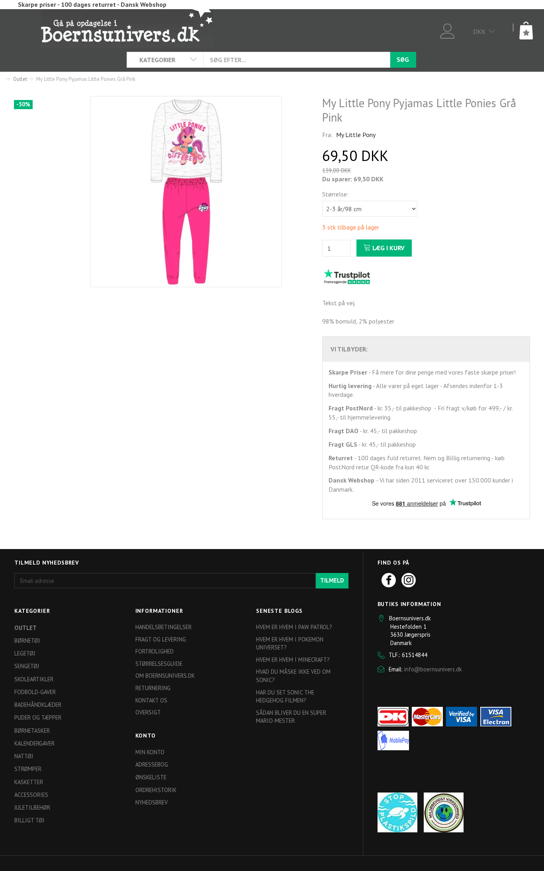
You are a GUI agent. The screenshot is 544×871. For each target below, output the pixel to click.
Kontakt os (151, 700)
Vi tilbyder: (349, 349)
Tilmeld (332, 580)
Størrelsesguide (158, 663)
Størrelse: (335, 194)
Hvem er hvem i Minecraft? (293, 659)
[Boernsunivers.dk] (127, 28)
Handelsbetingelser (163, 627)
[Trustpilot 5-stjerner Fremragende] (347, 276)
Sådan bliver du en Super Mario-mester (291, 717)
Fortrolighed (154, 651)
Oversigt (148, 712)
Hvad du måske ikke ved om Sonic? (293, 676)
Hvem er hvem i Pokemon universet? (289, 643)
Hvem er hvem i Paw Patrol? (294, 627)
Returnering (152, 688)
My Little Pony (356, 135)
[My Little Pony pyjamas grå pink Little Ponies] (186, 191)
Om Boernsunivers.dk (165, 675)
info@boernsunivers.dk (433, 669)
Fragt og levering (160, 639)
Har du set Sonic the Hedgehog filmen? (285, 696)
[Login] (447, 30)
